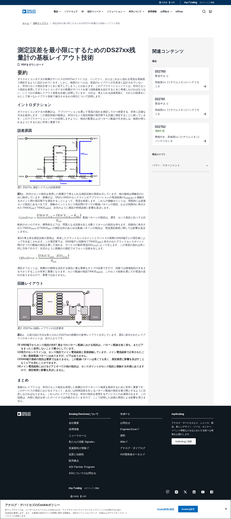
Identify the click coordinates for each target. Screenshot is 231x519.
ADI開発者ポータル (131, 454)
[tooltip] (167, 76)
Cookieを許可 (188, 509)
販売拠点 (74, 460)
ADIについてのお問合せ (82, 473)
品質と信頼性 (76, 454)
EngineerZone (128, 429)
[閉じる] (226, 508)
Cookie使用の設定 (165, 509)
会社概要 (74, 422)
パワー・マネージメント (166, 165)
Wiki (122, 441)
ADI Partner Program (82, 466)
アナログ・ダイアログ (132, 448)
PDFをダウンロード (32, 64)
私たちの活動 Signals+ (82, 441)
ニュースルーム (77, 435)
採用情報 (74, 429)
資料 (122, 435)
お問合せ (125, 422)
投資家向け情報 (77, 448)
